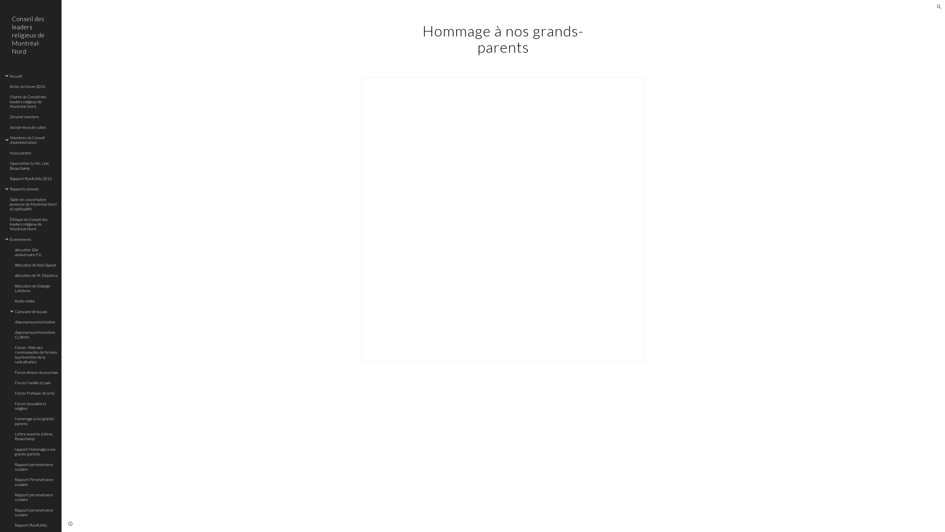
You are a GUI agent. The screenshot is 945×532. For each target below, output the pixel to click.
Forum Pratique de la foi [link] (35, 393)
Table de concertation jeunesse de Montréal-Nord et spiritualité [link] (33, 204)
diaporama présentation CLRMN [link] (35, 334)
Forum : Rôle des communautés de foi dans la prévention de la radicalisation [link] (36, 354)
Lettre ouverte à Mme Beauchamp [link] (34, 436)
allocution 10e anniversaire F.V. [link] (28, 252)
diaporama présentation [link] (35, 321)
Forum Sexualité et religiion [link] (30, 406)
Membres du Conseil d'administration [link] (27, 140)
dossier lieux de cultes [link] (28, 127)
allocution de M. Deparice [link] (36, 275)
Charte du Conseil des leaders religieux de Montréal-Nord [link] (28, 101)
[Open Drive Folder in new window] (636, 83)
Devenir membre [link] (24, 116)
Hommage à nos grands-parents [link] (35, 421)
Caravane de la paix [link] (31, 311)
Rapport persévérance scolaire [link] (34, 466)
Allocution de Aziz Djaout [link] (35, 265)
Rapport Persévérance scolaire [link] (34, 481)
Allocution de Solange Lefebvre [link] (32, 288)
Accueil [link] (16, 76)
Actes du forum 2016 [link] (27, 86)
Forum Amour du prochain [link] (36, 372)
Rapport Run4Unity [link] (31, 525)
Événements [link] (20, 239)
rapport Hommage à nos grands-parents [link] (35, 451)
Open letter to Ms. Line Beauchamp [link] (29, 165)
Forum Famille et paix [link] (32, 382)
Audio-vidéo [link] (25, 301)
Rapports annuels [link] (24, 188)
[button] (939, 7)
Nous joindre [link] (20, 152)
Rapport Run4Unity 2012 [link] (31, 178)
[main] (503, 39)
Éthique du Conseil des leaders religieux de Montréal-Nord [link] (29, 224)
